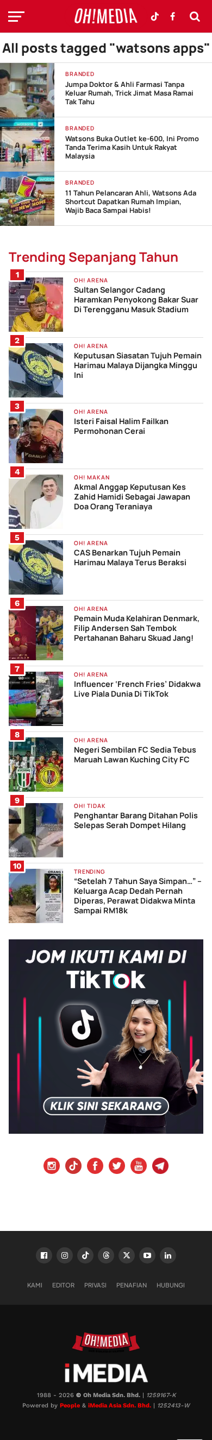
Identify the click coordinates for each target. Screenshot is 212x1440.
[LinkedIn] (168, 1255)
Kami (34, 1285)
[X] (127, 1255)
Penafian (131, 1285)
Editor (63, 1285)
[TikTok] (85, 1255)
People (70, 1405)
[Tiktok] (73, 1167)
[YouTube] (138, 1167)
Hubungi (171, 1285)
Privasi (95, 1285)
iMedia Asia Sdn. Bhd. (119, 1405)
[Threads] (106, 1255)
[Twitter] (117, 1167)
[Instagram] (51, 1167)
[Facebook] (95, 1167)
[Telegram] (160, 1167)
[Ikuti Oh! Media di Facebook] (172, 16)
